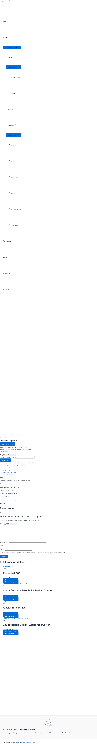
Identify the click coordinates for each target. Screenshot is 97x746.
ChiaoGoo (11, 125)
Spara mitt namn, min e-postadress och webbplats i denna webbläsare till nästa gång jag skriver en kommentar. (34, 552)
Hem (4, 21)
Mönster (10, 109)
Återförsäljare (7, 241)
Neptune (15, 465)
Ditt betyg (3, 524)
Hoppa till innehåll (5, 1)
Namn (2, 545)
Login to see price (7, 444)
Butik (4, 37)
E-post (2, 549)
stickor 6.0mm (28, 465)
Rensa (17, 455)
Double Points (15, 177)
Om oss (5, 257)
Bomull (2, 465)
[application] (7, 38)
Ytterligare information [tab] (9, 472)
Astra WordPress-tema (29, 742)
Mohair (10, 465)
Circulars (13, 193)
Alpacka (31, 463)
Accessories (14, 225)
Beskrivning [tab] (6, 470)
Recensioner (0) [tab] (7, 474)
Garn (9, 57)
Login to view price (10, 582)
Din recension (4, 542)
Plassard (13, 93)
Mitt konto (6, 289)
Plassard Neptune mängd (7, 457)
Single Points (14, 161)
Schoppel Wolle (15, 77)
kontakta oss (6, 273)
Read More (5, 460)
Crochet (13, 145)
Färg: (1, 455)
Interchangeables (16, 209)
